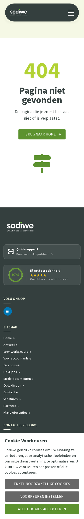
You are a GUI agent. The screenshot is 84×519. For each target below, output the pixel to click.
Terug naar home (42, 134)
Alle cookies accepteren (42, 509)
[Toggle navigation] (71, 12)
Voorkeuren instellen (42, 496)
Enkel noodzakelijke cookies (42, 484)
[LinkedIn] (8, 311)
